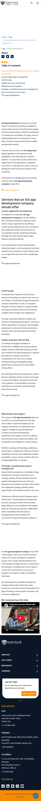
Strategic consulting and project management (19, 89)
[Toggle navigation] (37, 3)
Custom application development (14, 77)
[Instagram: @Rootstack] (17, 784)
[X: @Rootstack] (12, 784)
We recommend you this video (13, 92)
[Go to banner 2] (21, 700)
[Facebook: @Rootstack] (3, 784)
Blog (10, 37)
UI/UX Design (6, 80)
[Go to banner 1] (19, 700)
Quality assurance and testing (13, 83)
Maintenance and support (11, 86)
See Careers (29, 693)
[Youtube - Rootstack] (22, 784)
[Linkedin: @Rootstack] (7, 784)
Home (3, 37)
